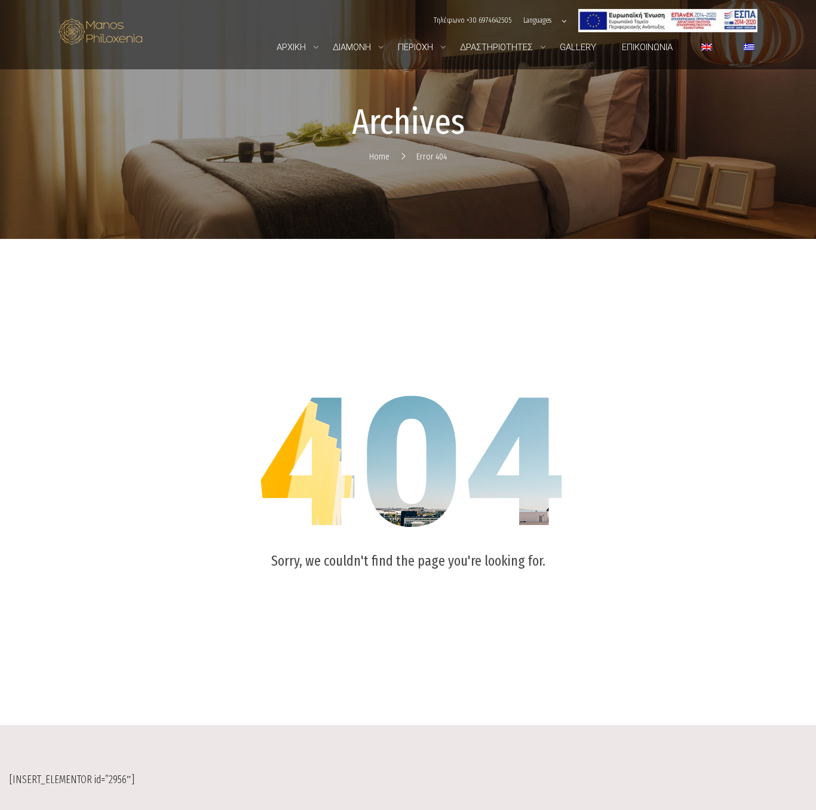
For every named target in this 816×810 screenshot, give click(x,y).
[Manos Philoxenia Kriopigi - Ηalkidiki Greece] (100, 35)
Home (379, 156)
